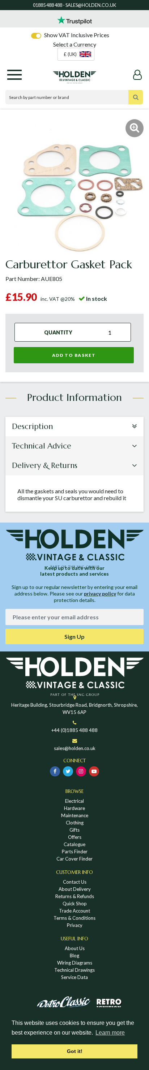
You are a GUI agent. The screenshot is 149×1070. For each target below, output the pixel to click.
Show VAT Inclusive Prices (76, 34)
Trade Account (74, 911)
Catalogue (74, 844)
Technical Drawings (74, 970)
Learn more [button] (110, 1033)
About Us (75, 948)
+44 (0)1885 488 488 (74, 730)
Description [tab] (32, 426)
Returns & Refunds (74, 896)
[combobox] (76, 54)
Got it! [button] (74, 1051)
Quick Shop (75, 903)
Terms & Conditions (74, 918)
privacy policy (100, 593)
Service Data (74, 977)
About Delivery (75, 889)
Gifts (74, 830)
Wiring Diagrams (74, 963)
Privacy (74, 925)
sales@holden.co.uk (74, 748)
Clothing (75, 823)
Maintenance (74, 815)
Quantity (58, 332)
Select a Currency (74, 44)
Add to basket (74, 355)
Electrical (74, 801)
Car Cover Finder (74, 859)
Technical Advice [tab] (41, 446)
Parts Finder (75, 851)
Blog (74, 955)
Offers (74, 837)
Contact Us (74, 882)
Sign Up (74, 636)
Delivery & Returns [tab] (44, 465)
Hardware (74, 808)
